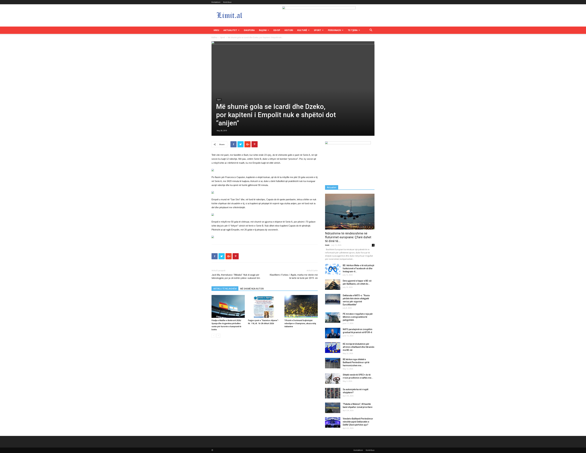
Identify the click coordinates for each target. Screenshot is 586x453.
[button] (370, 30)
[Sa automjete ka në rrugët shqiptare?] (332, 393)
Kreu (216, 30)
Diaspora (249, 30)
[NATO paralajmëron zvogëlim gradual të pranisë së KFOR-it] (332, 333)
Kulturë (302, 30)
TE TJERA (353, 30)
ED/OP (276, 30)
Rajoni (263, 30)
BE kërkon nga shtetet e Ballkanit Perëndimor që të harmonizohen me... (356, 362)
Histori (288, 30)
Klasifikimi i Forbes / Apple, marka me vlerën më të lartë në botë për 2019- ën (294, 276)
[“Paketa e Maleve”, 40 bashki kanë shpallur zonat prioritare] (332, 408)
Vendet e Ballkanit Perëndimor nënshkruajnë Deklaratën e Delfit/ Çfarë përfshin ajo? (358, 421)
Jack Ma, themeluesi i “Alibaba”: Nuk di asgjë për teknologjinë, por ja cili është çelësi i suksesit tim (236, 276)
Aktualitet (230, 30)
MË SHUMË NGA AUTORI (252, 289)
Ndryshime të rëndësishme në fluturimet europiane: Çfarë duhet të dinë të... (348, 237)
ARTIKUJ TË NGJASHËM (225, 289)
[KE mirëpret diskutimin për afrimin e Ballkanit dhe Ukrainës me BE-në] (332, 347)
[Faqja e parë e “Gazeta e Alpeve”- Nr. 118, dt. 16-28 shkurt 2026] (264, 306)
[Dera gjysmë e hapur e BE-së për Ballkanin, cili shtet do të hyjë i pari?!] (332, 284)
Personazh (334, 30)
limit (327, 245)
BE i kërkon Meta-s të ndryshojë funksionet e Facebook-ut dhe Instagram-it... (358, 268)
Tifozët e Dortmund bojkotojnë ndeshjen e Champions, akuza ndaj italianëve (300, 323)
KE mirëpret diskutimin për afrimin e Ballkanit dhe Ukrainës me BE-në (358, 347)
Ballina (214, 37)
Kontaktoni (216, 2)
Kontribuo (227, 2)
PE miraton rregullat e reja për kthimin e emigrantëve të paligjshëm (358, 317)
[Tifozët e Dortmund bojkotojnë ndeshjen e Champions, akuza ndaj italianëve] (301, 306)
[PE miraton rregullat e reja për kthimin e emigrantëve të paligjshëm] (332, 317)
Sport (317, 30)
